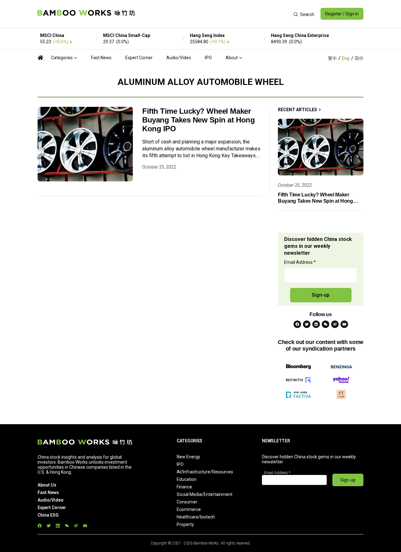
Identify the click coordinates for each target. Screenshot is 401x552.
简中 (359, 58)
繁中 (332, 58)
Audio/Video (178, 57)
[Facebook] (297, 324)
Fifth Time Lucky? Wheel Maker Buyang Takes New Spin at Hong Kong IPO (198, 120)
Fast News (101, 57)
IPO (208, 57)
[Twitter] (306, 324)
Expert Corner (139, 57)
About (232, 57)
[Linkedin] (316, 324)
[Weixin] (325, 324)
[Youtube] (344, 324)
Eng (346, 58)
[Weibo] (335, 324)
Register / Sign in (342, 13)
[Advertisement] (214, 13)
